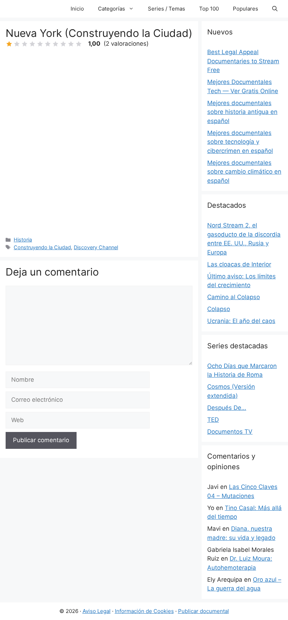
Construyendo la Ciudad (42, 247)
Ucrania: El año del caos (241, 320)
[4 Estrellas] (32, 43)
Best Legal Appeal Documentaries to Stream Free (243, 61)
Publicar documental (203, 611)
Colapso (218, 308)
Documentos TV (230, 431)
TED (213, 419)
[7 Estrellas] (55, 43)
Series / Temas (166, 8)
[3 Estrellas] (24, 43)
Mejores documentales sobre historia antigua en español (242, 111)
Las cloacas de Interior (239, 264)
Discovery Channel (96, 247)
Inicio (77, 8)
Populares (245, 8)
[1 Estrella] (9, 43)
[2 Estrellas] (16, 43)
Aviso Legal (97, 611)
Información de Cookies (144, 611)
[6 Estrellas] (47, 43)
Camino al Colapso (233, 297)
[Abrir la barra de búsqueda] (274, 9)
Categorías (111, 8)
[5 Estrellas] (40, 43)
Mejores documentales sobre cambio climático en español (244, 171)
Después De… (226, 407)
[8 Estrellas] (63, 43)
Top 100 (209, 8)
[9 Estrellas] (70, 43)
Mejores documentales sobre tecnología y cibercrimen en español (240, 141)
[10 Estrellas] (78, 43)
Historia (23, 240)
